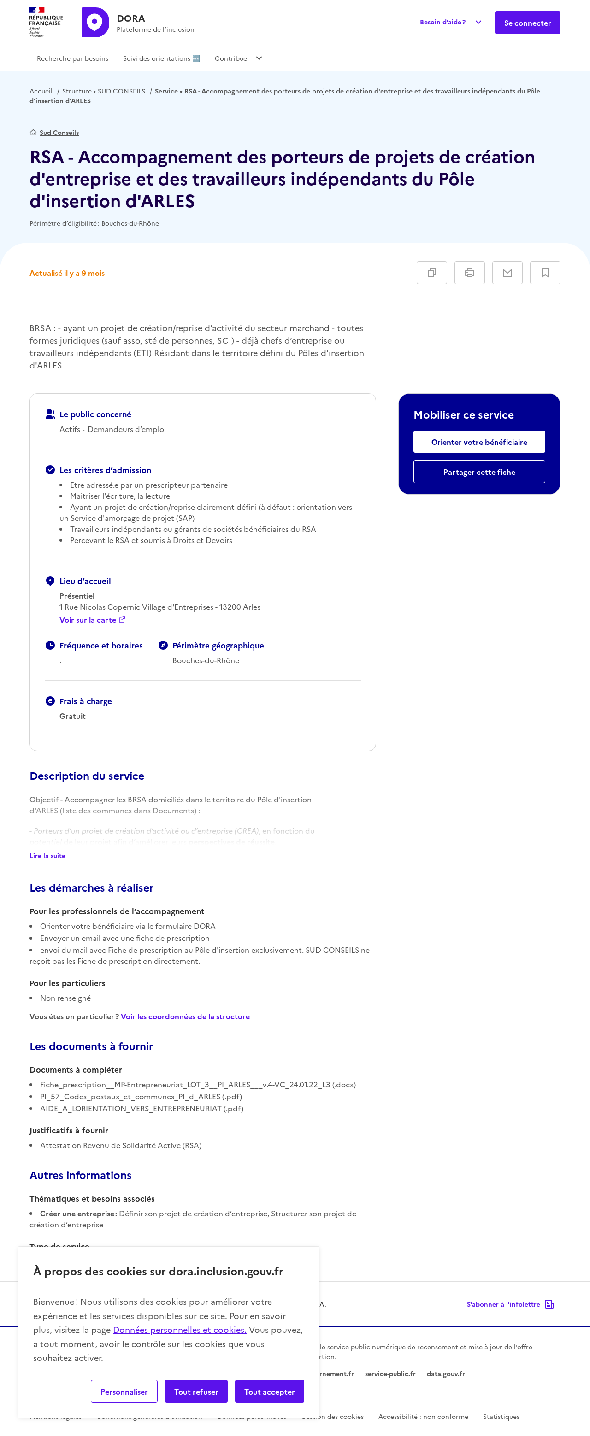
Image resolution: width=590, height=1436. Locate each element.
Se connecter (527, 23)
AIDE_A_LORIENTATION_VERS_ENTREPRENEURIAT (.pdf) (141, 1108)
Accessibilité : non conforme (423, 1416)
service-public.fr (390, 1373)
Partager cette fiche (479, 472)
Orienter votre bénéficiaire (479, 442)
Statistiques (501, 1416)
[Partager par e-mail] (507, 272)
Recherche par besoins (72, 58)
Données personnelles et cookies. (180, 1329)
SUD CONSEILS (103, 90)
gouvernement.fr (327, 1373)
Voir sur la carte (87, 619)
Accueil (41, 90)
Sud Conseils (59, 132)
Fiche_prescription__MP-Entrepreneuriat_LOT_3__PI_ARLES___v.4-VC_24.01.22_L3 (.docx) (198, 1084)
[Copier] (432, 272)
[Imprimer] (469, 272)
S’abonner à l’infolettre (503, 1303)
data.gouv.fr (446, 1373)
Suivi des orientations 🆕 (161, 58)
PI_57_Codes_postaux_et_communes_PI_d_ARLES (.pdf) (141, 1096)
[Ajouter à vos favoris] (545, 272)
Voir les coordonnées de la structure (185, 1016)
